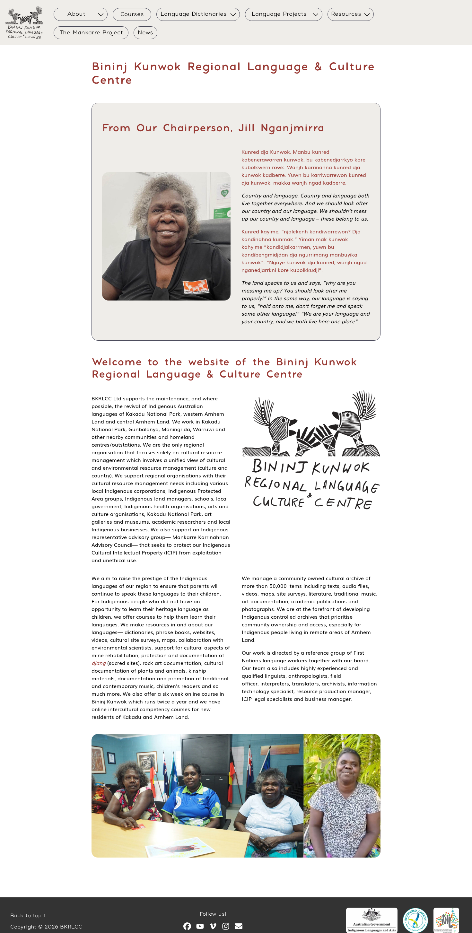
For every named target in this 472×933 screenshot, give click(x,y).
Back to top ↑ (28, 915)
